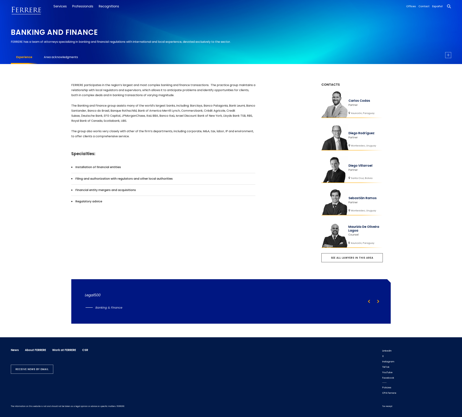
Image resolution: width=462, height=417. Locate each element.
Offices (411, 6)
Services (60, 6)
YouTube (387, 372)
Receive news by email (32, 369)
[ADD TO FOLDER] (448, 55)
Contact (424, 6)
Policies (386, 387)
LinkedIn (387, 350)
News (15, 350)
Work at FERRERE (64, 350)
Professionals (82, 6)
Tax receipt (387, 406)
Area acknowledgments (61, 57)
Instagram (388, 361)
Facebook (388, 377)
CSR (85, 350)
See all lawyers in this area (352, 258)
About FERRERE (35, 350)
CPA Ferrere (389, 393)
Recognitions (109, 6)
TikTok (385, 367)
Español (437, 6)
